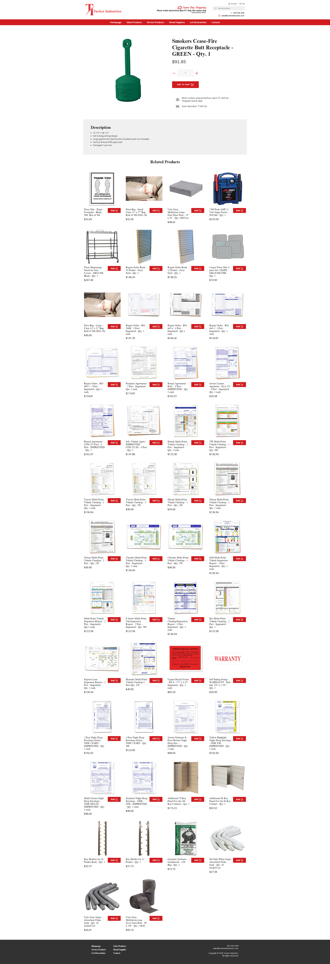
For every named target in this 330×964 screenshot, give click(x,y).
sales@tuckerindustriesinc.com (232, 16)
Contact (216, 22)
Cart (243, 4)
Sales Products (134, 22)
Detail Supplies (177, 22)
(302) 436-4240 (238, 13)
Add (113, 210)
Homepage (116, 22)
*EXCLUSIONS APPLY (198, 12)
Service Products (155, 22)
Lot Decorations (198, 22)
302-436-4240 (232, 946)
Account (234, 4)
